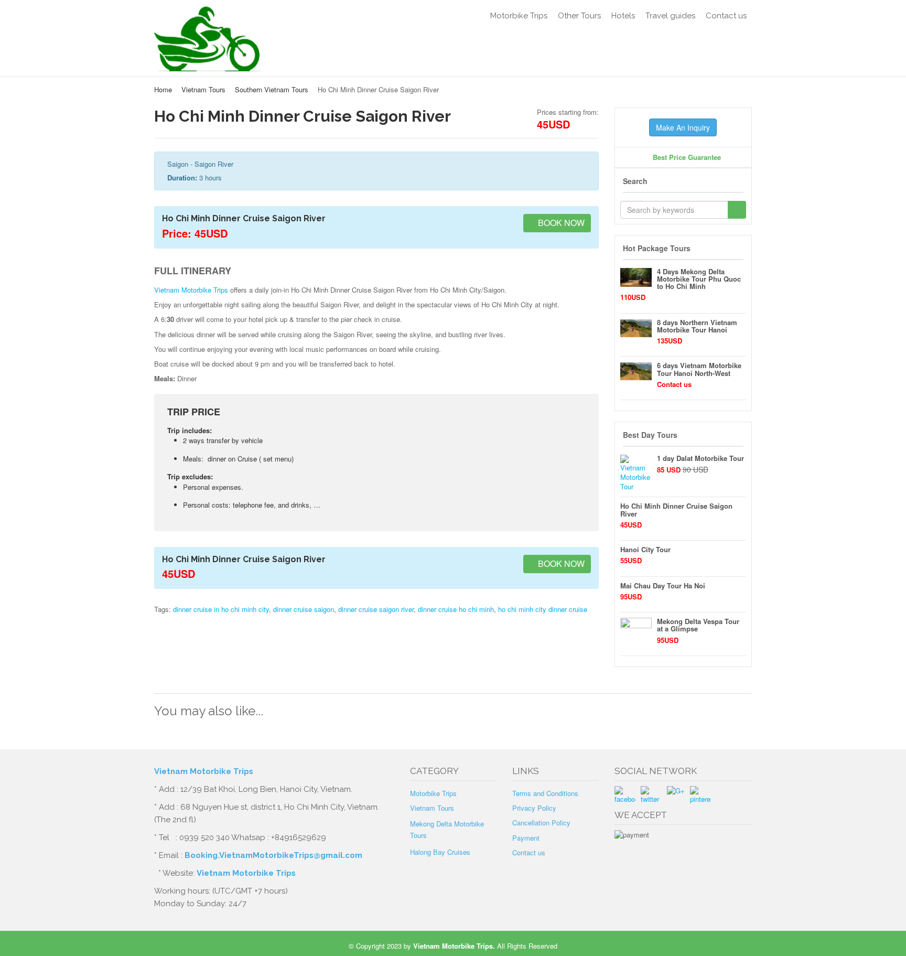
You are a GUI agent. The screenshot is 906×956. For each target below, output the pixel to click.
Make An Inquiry (683, 127)
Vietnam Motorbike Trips (191, 290)
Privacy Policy (534, 808)
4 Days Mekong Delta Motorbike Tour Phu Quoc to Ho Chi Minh (699, 279)
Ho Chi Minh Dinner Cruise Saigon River (676, 509)
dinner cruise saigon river (376, 609)
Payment (526, 838)
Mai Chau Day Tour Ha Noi (662, 585)
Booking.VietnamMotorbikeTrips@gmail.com (273, 855)
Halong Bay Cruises (440, 852)
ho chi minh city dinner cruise (542, 609)
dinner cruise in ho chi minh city (221, 609)
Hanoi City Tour (645, 549)
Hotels (623, 15)
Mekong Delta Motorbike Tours (447, 829)
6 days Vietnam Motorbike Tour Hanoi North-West (699, 369)
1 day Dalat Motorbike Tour (700, 458)
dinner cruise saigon (303, 609)
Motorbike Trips (518, 15)
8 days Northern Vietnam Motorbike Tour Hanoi (697, 326)
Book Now (560, 223)
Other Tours (579, 15)
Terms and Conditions (545, 793)
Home (163, 89)
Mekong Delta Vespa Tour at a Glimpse (698, 624)
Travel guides (670, 15)
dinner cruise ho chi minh (456, 609)
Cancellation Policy (541, 823)
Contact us (726, 15)
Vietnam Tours (203, 89)
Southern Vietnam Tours (271, 89)
